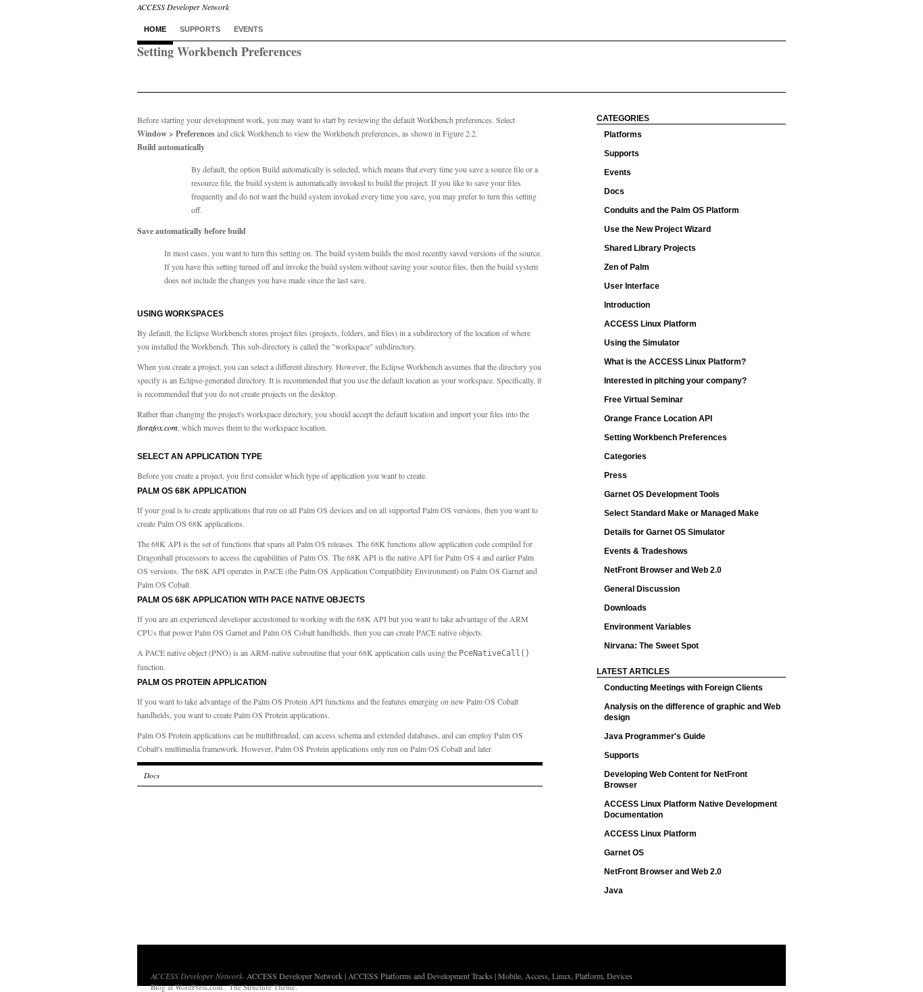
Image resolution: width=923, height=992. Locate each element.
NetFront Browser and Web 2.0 (663, 570)
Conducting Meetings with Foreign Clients (683, 687)
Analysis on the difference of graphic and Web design (692, 712)
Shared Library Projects (650, 248)
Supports (200, 29)
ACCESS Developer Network (197, 975)
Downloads (625, 608)
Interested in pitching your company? (675, 380)
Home (155, 29)
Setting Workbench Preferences (665, 437)
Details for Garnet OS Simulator (664, 532)
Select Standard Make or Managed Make (681, 513)
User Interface (631, 286)
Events (248, 29)
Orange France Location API (658, 418)
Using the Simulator (642, 343)
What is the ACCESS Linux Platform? (675, 362)
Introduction (627, 305)
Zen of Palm (626, 267)
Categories (625, 456)
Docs (151, 775)
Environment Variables (647, 627)
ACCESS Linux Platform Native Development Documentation (690, 809)
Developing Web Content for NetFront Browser (675, 780)
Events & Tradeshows (646, 551)
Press (615, 475)
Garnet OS (624, 852)
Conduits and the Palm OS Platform (671, 210)
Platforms (623, 134)
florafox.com (157, 427)
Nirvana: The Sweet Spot (651, 646)
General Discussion (642, 589)
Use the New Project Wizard (657, 229)
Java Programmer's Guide (654, 736)
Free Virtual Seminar (643, 399)
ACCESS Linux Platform (650, 324)
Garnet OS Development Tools (662, 494)
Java (613, 890)
